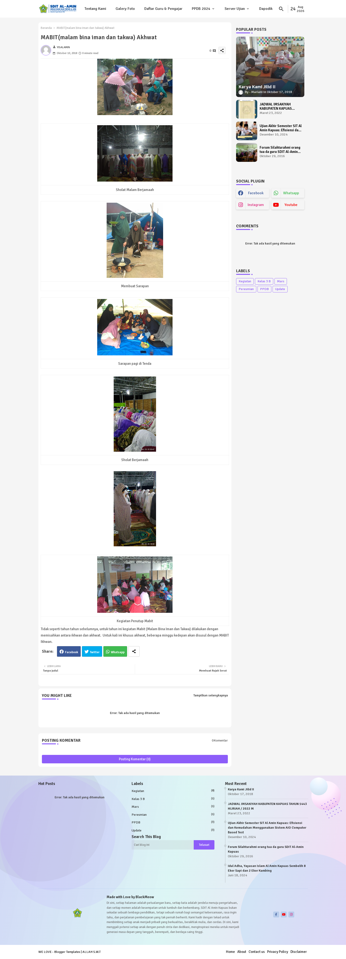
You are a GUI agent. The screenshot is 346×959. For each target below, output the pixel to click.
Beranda (46, 28)
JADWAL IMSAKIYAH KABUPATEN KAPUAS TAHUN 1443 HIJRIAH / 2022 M (277, 106)
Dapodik (266, 8)
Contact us (257, 952)
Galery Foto (125, 8)
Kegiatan (245, 281)
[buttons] (276, 914)
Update (280, 289)
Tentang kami (95, 8)
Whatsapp (118, 652)
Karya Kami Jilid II (241, 789)
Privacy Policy (277, 952)
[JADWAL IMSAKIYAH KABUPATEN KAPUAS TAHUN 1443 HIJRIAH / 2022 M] (246, 109)
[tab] (95, 9)
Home (230, 952)
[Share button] (134, 651)
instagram (256, 204)
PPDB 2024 (201, 8)
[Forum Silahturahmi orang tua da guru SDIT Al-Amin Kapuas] (246, 152)
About (241, 952)
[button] (281, 9)
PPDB (264, 289)
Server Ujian (235, 8)
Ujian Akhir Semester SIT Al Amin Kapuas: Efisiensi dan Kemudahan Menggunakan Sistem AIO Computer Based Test (281, 128)
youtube (291, 204)
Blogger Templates (67, 952)
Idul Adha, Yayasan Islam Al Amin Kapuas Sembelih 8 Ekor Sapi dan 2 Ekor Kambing (267, 868)
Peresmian (246, 289)
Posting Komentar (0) (135, 759)
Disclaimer (298, 952)
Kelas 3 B (264, 281)
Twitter (95, 652)
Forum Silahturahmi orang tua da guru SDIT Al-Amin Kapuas (280, 149)
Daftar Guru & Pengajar (163, 8)
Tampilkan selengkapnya (210, 695)
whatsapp (291, 193)
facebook (256, 193)
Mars (280, 281)
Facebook (71, 652)
